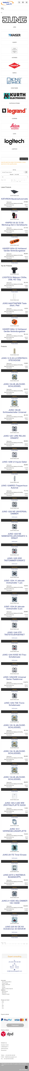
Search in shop (24, 159)
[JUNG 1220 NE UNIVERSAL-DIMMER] (14, 504)
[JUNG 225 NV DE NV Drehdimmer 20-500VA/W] (14, 919)
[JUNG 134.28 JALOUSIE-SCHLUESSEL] (14, 769)
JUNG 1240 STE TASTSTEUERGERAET (14, 633)
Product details (14, 211)
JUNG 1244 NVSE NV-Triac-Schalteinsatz (14, 655)
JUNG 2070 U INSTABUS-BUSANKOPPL (14, 875)
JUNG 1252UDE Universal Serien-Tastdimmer (14, 678)
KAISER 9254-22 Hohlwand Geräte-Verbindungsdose (15, 249)
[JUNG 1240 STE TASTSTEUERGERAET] (14, 625)
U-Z (3, 1008)
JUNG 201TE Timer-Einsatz (15, 854)
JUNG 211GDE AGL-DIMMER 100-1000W (14, 901)
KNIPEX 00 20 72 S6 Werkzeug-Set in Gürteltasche (14, 223)
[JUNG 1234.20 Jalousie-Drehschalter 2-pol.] (15, 599)
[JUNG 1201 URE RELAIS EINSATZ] (14, 428)
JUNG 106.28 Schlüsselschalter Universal (14, 410)
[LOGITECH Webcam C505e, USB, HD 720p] (14, 270)
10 (14, 181)
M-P (3, 1005)
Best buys (4, 992)
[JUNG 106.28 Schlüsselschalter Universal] (14, 402)
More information (23, 1069)
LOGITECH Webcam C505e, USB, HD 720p (14, 278)
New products (5, 991)
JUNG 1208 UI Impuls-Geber (14, 461)
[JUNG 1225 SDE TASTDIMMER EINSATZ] (14, 551)
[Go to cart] (23, 2)
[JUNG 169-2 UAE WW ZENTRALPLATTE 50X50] (14, 795)
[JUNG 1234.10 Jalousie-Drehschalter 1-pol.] (15, 573)
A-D (3, 1001)
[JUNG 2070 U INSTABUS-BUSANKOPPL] (14, 867)
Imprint (3, 985)
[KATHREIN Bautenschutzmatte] (14, 191)
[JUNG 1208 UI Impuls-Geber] (14, 454)
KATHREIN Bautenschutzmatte (14, 198)
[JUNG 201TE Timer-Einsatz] (14, 847)
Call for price (14, 517)
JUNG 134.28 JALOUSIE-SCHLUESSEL (14, 777)
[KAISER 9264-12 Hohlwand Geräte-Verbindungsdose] (14, 322)
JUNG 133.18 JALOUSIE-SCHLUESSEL (14, 726)
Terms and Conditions (6, 981)
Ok (26, 1067)
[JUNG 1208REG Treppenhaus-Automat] (14, 478)
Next (17, 181)
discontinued (14, 520)
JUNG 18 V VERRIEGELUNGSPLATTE (14, 829)
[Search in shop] (19, 2)
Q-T (3, 1006)
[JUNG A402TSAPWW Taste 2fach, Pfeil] (14, 296)
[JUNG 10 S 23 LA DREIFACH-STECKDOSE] (14, 351)
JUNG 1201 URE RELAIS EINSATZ (14, 436)
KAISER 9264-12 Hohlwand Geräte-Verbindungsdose (15, 330)
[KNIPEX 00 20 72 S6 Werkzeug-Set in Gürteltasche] (14, 215)
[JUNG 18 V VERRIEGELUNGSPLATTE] (14, 821)
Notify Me (14, 209)
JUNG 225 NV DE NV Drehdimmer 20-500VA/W (14, 927)
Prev (15, 180)
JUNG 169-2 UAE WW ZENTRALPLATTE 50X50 (14, 803)
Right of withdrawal (6, 984)
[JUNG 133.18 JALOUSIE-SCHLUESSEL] (14, 718)
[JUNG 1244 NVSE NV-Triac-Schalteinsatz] (14, 647)
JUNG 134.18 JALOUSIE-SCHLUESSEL (14, 752)
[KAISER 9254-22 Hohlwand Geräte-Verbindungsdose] (14, 241)
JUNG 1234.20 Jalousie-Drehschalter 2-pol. (14, 607)
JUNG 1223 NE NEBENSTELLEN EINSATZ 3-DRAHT (14, 535)
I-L (2, 1004)
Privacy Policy (5, 983)
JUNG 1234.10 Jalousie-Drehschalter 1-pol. (14, 581)
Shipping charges (5, 994)
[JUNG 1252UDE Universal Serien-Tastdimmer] (14, 669)
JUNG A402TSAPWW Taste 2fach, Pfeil (14, 304)
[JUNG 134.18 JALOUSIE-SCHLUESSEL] (14, 744)
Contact (3, 987)
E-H (3, 1002)
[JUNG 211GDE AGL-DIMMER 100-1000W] (14, 893)
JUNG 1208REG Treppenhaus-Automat (14, 486)
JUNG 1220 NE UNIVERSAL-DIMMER (14, 512)
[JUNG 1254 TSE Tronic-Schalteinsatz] (14, 695)
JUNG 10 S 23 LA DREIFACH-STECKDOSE (14, 359)
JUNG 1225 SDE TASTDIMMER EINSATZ (14, 559)
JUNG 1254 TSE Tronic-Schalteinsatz (14, 703)
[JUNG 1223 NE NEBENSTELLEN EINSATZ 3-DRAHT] (14, 526)
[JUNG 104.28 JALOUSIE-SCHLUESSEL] (15, 376)
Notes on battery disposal (7, 988)
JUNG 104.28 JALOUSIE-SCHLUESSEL (14, 385)
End (20, 181)
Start (12, 180)
